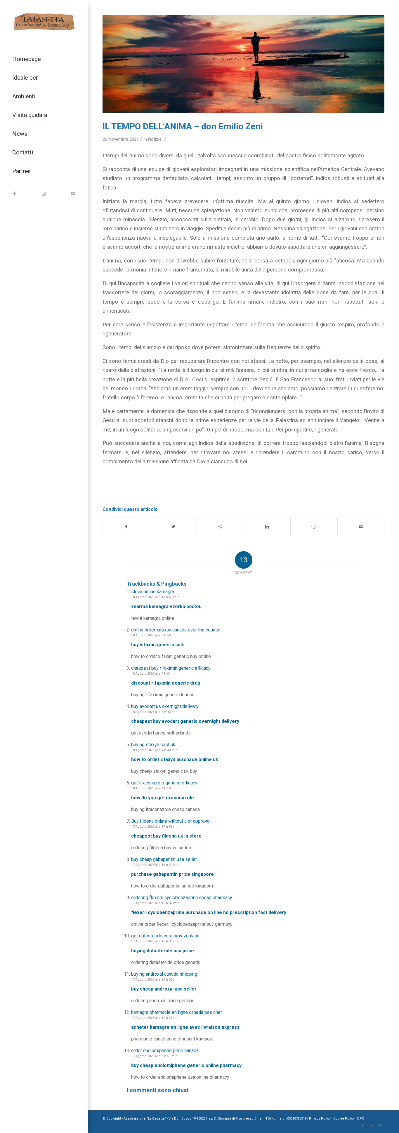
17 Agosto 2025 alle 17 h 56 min (155, 827)
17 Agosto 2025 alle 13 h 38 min (155, 941)
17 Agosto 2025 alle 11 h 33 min (155, 1018)
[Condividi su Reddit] (314, 527)
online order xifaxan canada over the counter (176, 630)
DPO (360, 1118)
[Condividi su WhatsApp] (220, 527)
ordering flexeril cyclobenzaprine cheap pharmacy (181, 897)
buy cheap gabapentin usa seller (164, 859)
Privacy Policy (320, 1118)
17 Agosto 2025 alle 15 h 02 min (155, 903)
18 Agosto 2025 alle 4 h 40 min (154, 750)
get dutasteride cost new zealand (165, 936)
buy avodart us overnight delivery (165, 706)
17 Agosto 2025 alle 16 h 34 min (155, 865)
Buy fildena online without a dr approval (171, 821)
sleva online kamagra (152, 591)
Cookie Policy (344, 1118)
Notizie (155, 139)
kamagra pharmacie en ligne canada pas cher (176, 1012)
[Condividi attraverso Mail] (361, 527)
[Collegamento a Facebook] (14, 193)
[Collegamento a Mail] (73, 193)
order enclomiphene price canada (165, 1050)
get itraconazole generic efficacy (164, 783)
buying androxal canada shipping (164, 974)
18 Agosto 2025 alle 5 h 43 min (154, 712)
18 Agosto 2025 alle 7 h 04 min (154, 674)
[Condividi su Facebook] (126, 527)
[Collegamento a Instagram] (43, 193)
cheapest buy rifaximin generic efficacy (171, 668)
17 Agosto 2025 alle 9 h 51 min (154, 1056)
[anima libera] (243, 64)
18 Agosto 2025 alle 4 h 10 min (154, 788)
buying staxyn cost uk (153, 744)
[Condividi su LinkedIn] (267, 527)
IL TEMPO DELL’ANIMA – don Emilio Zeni (183, 126)
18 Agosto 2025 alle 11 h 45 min (155, 597)
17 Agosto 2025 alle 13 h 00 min (155, 979)
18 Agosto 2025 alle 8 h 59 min (154, 635)
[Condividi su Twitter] (173, 527)
